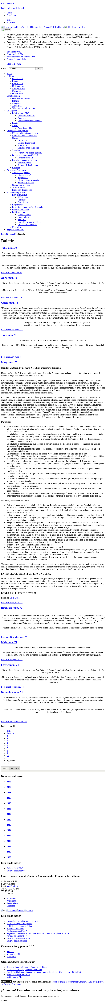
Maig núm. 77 (9, 642)
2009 (9, 857)
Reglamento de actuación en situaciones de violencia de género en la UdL (39, 933)
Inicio (9, 731)
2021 (9, 792)
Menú (5, 768)
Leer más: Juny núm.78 (11, 357)
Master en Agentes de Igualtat (19, 923)
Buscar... (5, 68)
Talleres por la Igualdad (17, 941)
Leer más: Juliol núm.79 (11, 272)
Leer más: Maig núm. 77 (11, 659)
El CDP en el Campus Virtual (19, 926)
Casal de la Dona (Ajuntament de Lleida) (24, 969)
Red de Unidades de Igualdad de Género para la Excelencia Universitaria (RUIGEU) (44, 972)
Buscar (39, 69)
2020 (9, 798)
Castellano (11, 15)
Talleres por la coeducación (18, 938)
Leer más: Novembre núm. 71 (14, 721)
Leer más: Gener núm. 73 (12, 329)
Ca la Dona (14, 598)
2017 (9, 814)
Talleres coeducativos (16, 871)
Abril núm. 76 (9, 277)
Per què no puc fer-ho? (16, 936)
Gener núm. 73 (9, 302)
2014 (9, 830)
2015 (9, 825)
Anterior (10, 733)
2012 (9, 841)
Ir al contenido (7, 3)
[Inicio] (32, 27)
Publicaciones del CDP (17, 931)
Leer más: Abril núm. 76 (11, 297)
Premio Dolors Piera (15, 928)
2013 (9, 836)
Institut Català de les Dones (18, 974)
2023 (9, 781)
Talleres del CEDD (15, 868)
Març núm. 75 (9, 362)
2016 (9, 819)
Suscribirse (14, 768)
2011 (9, 846)
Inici (3, 234)
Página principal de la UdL (13, 8)
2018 (9, 808)
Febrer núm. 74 (10, 664)
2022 (9, 787)
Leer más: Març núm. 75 (11, 602)
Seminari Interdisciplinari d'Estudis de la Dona (27, 967)
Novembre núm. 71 (12, 692)
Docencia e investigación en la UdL (22, 921)
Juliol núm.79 (9, 247)
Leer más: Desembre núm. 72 (14, 637)
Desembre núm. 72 (11, 607)
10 (8, 755)
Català (9, 13)
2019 (9, 803)
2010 (9, 852)
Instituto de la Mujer (15, 977)
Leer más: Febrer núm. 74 (12, 687)
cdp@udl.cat (12, 886)
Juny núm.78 (8, 335)
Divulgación (11, 234)
